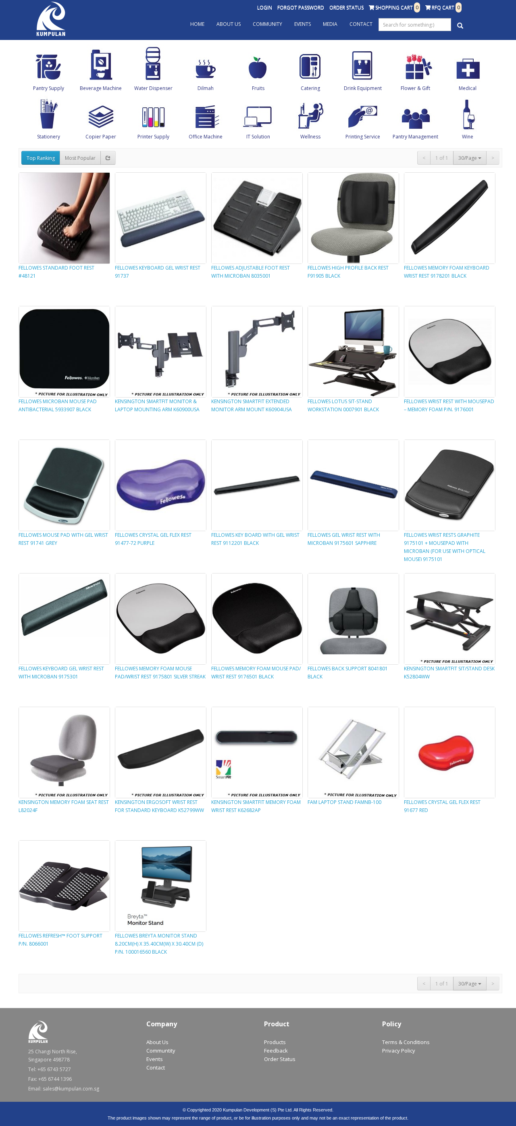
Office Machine (206, 136)
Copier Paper (100, 136)
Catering (310, 88)
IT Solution (258, 136)
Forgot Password (300, 7)
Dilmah (206, 88)
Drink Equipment (363, 88)
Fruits (258, 88)
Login (264, 7)
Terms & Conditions (406, 1042)
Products (275, 1042)
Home (197, 24)
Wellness (310, 136)
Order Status (346, 7)
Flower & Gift (415, 88)
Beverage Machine (101, 88)
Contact (361, 24)
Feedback (276, 1050)
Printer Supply (153, 136)
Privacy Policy (398, 1050)
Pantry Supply (48, 88)
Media (330, 24)
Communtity (160, 1050)
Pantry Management (415, 136)
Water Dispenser (153, 88)
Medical (467, 88)
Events (302, 24)
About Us (228, 24)
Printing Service (362, 136)
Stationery (48, 136)
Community (267, 24)
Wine (467, 136)
